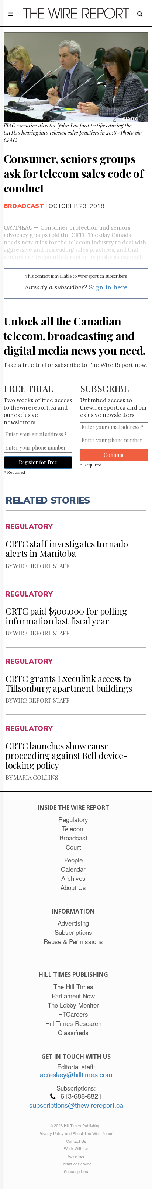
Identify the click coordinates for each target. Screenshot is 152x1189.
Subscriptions (76, 1171)
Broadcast (24, 205)
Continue (114, 454)
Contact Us (76, 1141)
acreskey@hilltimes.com (76, 1074)
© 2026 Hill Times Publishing (76, 1125)
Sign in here (108, 287)
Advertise (76, 1156)
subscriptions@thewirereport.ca (76, 1105)
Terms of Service (76, 1164)
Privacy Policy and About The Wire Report (76, 1133)
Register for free (38, 462)
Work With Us (76, 1148)
